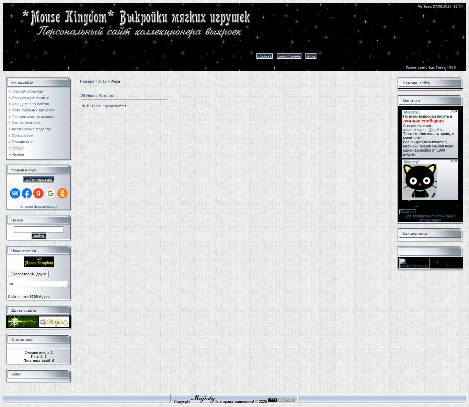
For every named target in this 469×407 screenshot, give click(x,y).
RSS (452, 67)
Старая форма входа (38, 206)
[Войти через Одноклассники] (62, 193)
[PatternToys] (23, 326)
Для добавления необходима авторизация (430, 218)
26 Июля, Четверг (97, 96)
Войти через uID (39, 179)
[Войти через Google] (50, 193)
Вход (311, 56)
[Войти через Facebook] (27, 193)
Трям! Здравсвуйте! (108, 106)
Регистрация (289, 56)
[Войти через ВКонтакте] (15, 193)
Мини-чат (408, 212)
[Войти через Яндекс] (38, 193)
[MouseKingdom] (39, 266)
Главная (264, 56)
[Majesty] (54, 326)
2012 (102, 81)
